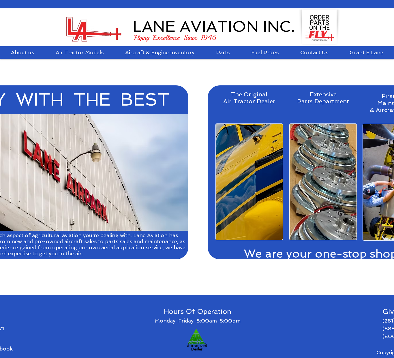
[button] (79, 52)
